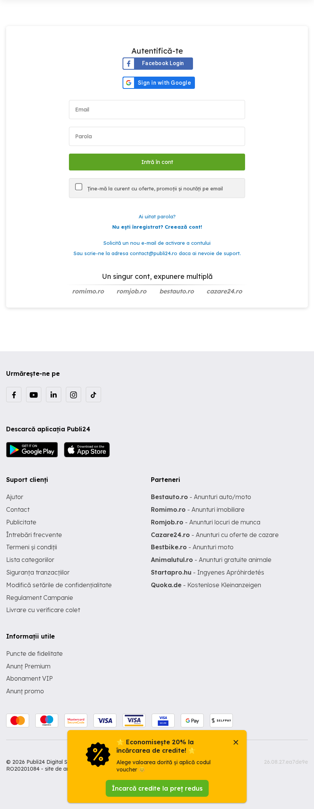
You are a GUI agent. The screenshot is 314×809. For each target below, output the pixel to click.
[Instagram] (73, 394)
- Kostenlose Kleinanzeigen (206, 585)
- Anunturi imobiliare (198, 509)
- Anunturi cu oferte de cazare (215, 535)
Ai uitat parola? (157, 216)
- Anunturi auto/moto (201, 497)
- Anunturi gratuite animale (211, 559)
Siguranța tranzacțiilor (38, 572)
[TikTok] (93, 394)
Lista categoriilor (30, 559)
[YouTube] (33, 394)
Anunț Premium (28, 666)
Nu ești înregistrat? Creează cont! (157, 227)
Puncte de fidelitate (34, 653)
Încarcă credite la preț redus (157, 788)
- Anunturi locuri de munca (205, 522)
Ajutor (14, 497)
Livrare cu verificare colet (43, 610)
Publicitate (21, 522)
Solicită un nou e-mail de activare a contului (157, 243)
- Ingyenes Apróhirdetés (207, 572)
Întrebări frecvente (34, 535)
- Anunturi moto (192, 547)
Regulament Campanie (39, 597)
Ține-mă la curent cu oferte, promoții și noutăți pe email (154, 188)
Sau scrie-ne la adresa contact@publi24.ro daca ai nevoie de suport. (157, 253)
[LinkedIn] (53, 394)
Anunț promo (25, 691)
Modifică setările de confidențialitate (59, 585)
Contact (17, 509)
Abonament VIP (29, 678)
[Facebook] (14, 394)
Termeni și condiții (31, 547)
